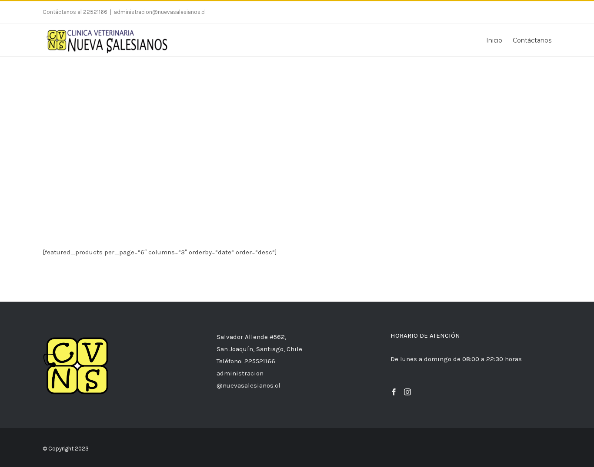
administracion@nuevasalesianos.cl (160, 12)
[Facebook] (393, 391)
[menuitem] (499, 39)
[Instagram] (407, 391)
